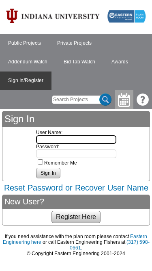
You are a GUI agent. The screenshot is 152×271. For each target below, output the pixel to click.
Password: (47, 147)
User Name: (49, 132)
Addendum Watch (27, 62)
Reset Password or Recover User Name (76, 187)
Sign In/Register (25, 80)
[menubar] (76, 62)
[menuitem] (24, 43)
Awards (119, 62)
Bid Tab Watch (79, 62)
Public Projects (24, 43)
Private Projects (74, 43)
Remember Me (60, 163)
